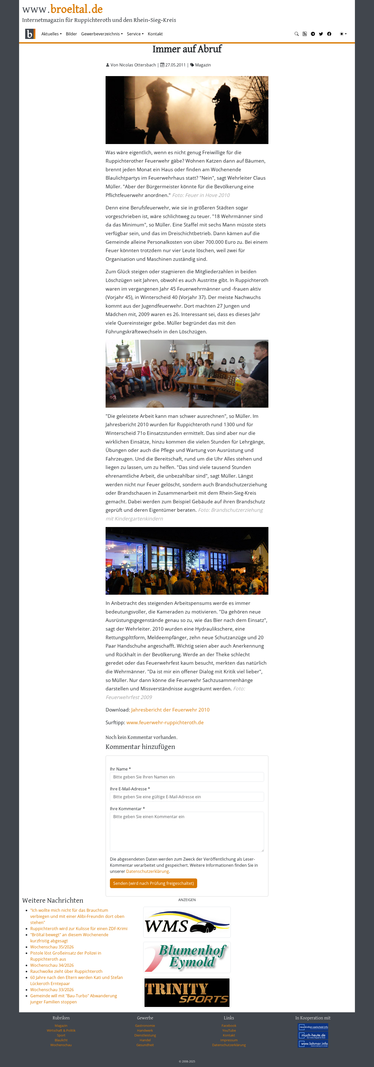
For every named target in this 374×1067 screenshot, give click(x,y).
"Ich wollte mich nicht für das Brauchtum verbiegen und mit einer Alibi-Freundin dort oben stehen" (77, 916)
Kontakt (155, 34)
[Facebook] (329, 34)
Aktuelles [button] (50, 34)
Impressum (229, 1040)
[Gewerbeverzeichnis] (187, 922)
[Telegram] (313, 34)
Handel (145, 1040)
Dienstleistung (145, 1035)
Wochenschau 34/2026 (52, 965)
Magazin (61, 1025)
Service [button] (134, 34)
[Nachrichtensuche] (297, 34)
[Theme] (343, 34)
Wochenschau (61, 1045)
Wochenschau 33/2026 (52, 989)
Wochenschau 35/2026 (52, 947)
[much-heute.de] (313, 1035)
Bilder (71, 34)
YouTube (229, 1030)
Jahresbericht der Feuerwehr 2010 (170, 709)
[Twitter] (321, 34)
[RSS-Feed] (305, 34)
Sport (61, 1035)
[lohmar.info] (313, 1043)
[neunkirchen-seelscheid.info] (313, 1027)
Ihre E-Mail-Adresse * (130, 789)
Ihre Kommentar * (127, 809)
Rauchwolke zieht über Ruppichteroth (66, 971)
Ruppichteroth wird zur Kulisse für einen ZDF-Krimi (78, 928)
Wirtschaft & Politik (61, 1030)
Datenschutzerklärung (147, 871)
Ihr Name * (120, 769)
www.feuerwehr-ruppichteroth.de (165, 722)
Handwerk (145, 1030)
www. (62, 9)
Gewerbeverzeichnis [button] (100, 34)
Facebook (229, 1025)
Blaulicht (61, 1040)
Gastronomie (145, 1025)
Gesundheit (145, 1045)
